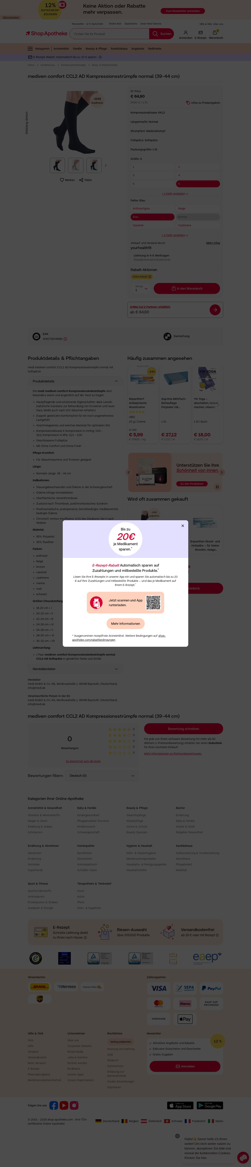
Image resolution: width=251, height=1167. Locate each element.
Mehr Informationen (125, 623)
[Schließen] (182, 525)
